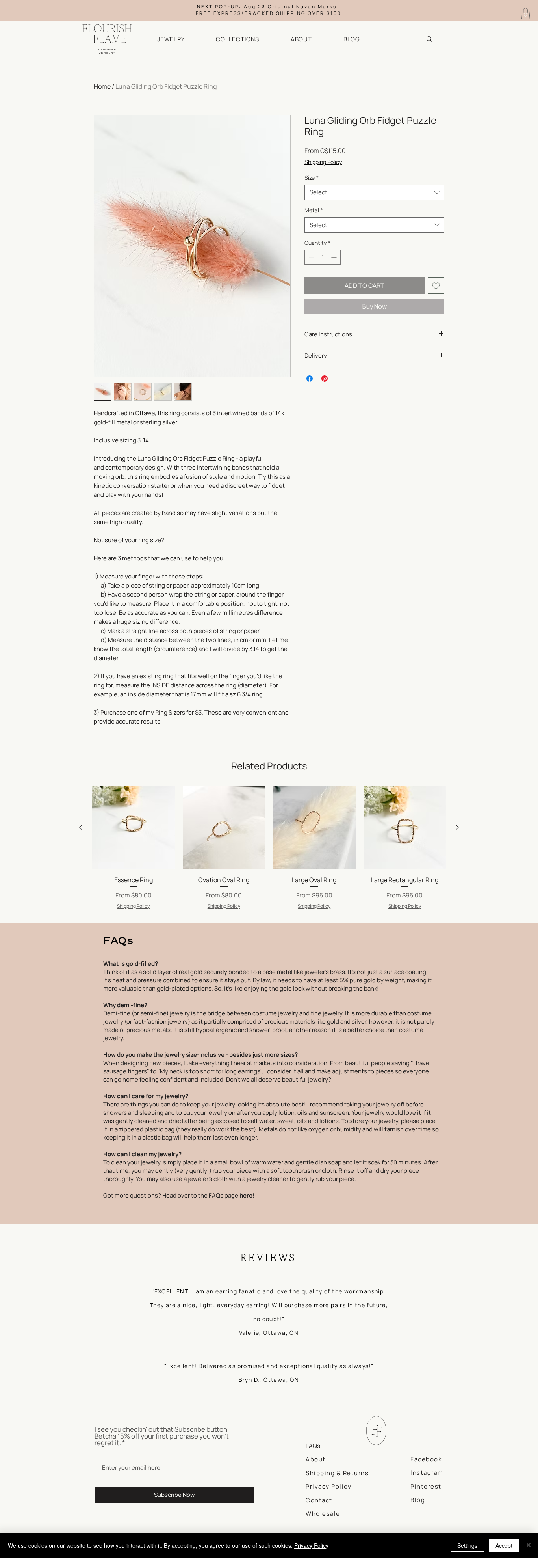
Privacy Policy (311, 1545)
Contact (319, 1500)
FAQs (313, 1446)
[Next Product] (457, 827)
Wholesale (323, 1513)
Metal (313, 210)
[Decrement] (310, 257)
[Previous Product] (80, 827)
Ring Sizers (170, 712)
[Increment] (334, 257)
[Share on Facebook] (309, 378)
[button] (181, 39)
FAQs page (230, 1195)
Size (311, 177)
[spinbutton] (322, 257)
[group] (269, 852)
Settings (467, 1545)
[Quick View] (133, 827)
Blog (417, 1500)
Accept (503, 1545)
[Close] (528, 1545)
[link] (525, 13)
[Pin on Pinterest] (324, 378)
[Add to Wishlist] (436, 285)
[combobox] (374, 192)
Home (102, 86)
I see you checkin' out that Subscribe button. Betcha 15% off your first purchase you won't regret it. (162, 1436)
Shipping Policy (323, 162)
